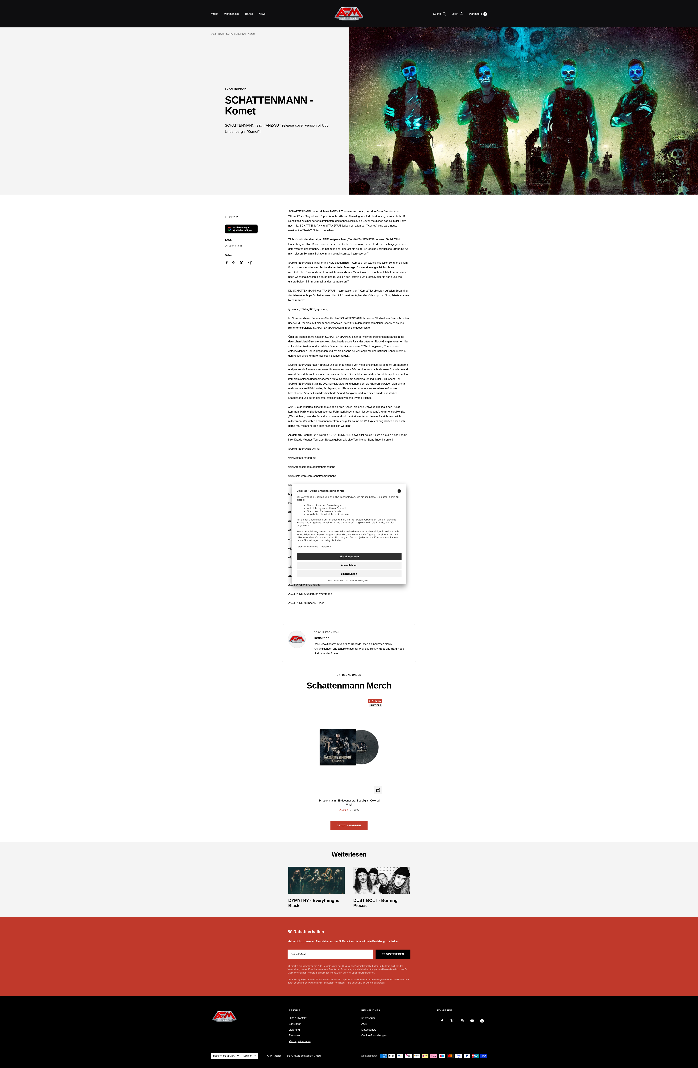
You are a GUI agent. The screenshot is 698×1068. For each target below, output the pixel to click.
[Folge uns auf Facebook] (442, 1021)
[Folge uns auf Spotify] (482, 1021)
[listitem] (227, 262)
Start (213, 34)
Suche (437, 13)
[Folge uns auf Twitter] (452, 1021)
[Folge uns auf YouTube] (472, 1021)
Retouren (294, 1035)
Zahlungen (295, 1023)
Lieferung (294, 1029)
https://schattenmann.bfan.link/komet (328, 295)
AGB (364, 1023)
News (262, 13)
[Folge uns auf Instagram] (462, 1021)
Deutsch (247, 1055)
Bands (249, 13)
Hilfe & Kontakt (297, 1017)
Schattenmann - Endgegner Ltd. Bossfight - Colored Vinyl (349, 802)
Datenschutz (368, 1029)
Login (455, 13)
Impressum (368, 1017)
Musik (214, 13)
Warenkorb (477, 13)
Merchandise (231, 13)
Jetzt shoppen (349, 825)
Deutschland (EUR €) (224, 1055)
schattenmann (235, 88)
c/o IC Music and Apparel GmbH (304, 1055)
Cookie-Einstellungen (373, 1035)
